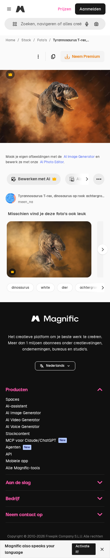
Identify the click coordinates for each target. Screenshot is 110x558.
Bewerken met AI (30, 180)
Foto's (42, 40)
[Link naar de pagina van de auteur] (11, 199)
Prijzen (64, 9)
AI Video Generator (23, 419)
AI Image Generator (79, 156)
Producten (17, 389)
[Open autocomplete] (12, 24)
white (45, 287)
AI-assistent (16, 406)
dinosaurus (20, 287)
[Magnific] (55, 320)
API (9, 454)
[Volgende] (87, 179)
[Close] (102, 549)
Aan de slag (18, 482)
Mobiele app (17, 460)
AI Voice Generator (22, 426)
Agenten (18, 447)
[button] (55, 365)
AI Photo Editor (52, 162)
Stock (26, 40)
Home (10, 40)
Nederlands (55, 365)
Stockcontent (18, 433)
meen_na (25, 202)
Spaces (12, 399)
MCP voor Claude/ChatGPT (36, 440)
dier (65, 287)
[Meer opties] (38, 56)
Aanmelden (90, 9)
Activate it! (82, 549)
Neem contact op (24, 514)
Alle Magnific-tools (23, 467)
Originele (37, 75)
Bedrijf (12, 498)
